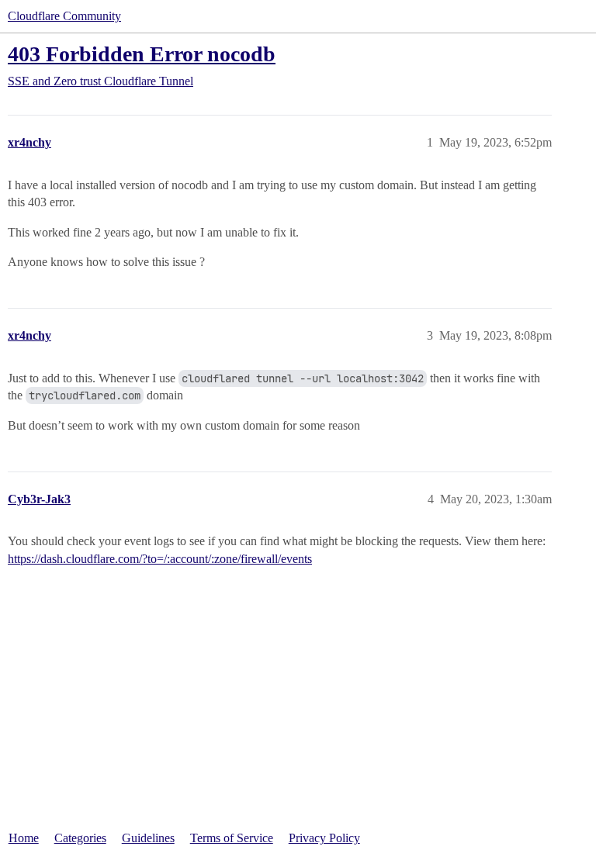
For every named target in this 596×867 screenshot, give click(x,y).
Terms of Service (231, 838)
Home (24, 838)
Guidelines (148, 838)
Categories (80, 838)
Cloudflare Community (64, 15)
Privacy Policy (324, 838)
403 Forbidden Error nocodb (141, 54)
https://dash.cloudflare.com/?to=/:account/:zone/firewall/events (160, 558)
